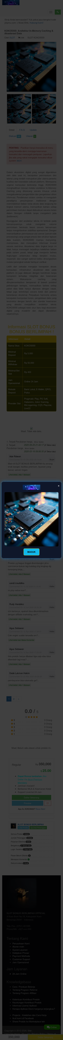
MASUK (31, 551)
